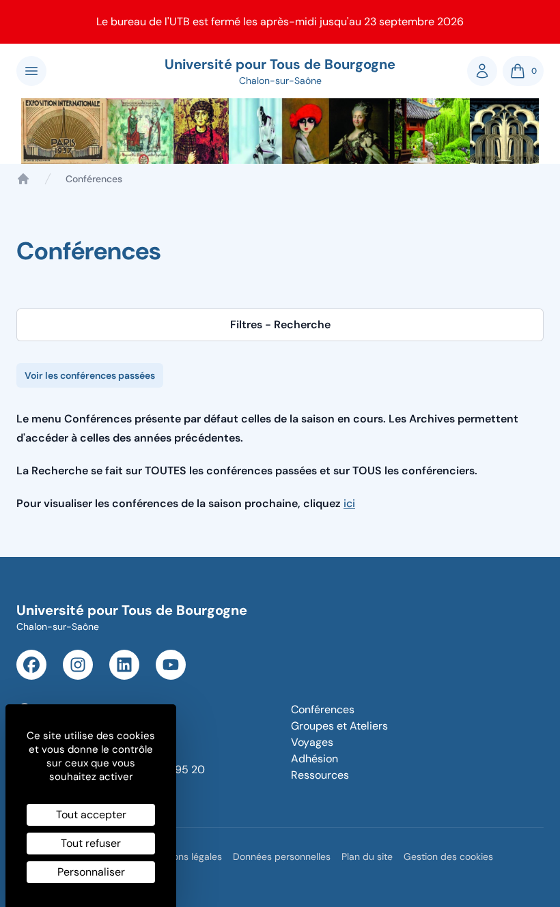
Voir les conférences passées (90, 375)
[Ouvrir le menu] (31, 71)
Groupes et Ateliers (339, 726)
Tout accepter (91, 814)
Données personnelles (282, 856)
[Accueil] (23, 179)
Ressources (320, 775)
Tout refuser (91, 843)
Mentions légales (185, 856)
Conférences (322, 709)
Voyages (312, 742)
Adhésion (314, 758)
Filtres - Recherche (280, 324)
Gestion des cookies (448, 856)
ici (349, 503)
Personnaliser (91, 872)
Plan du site (367, 856)
